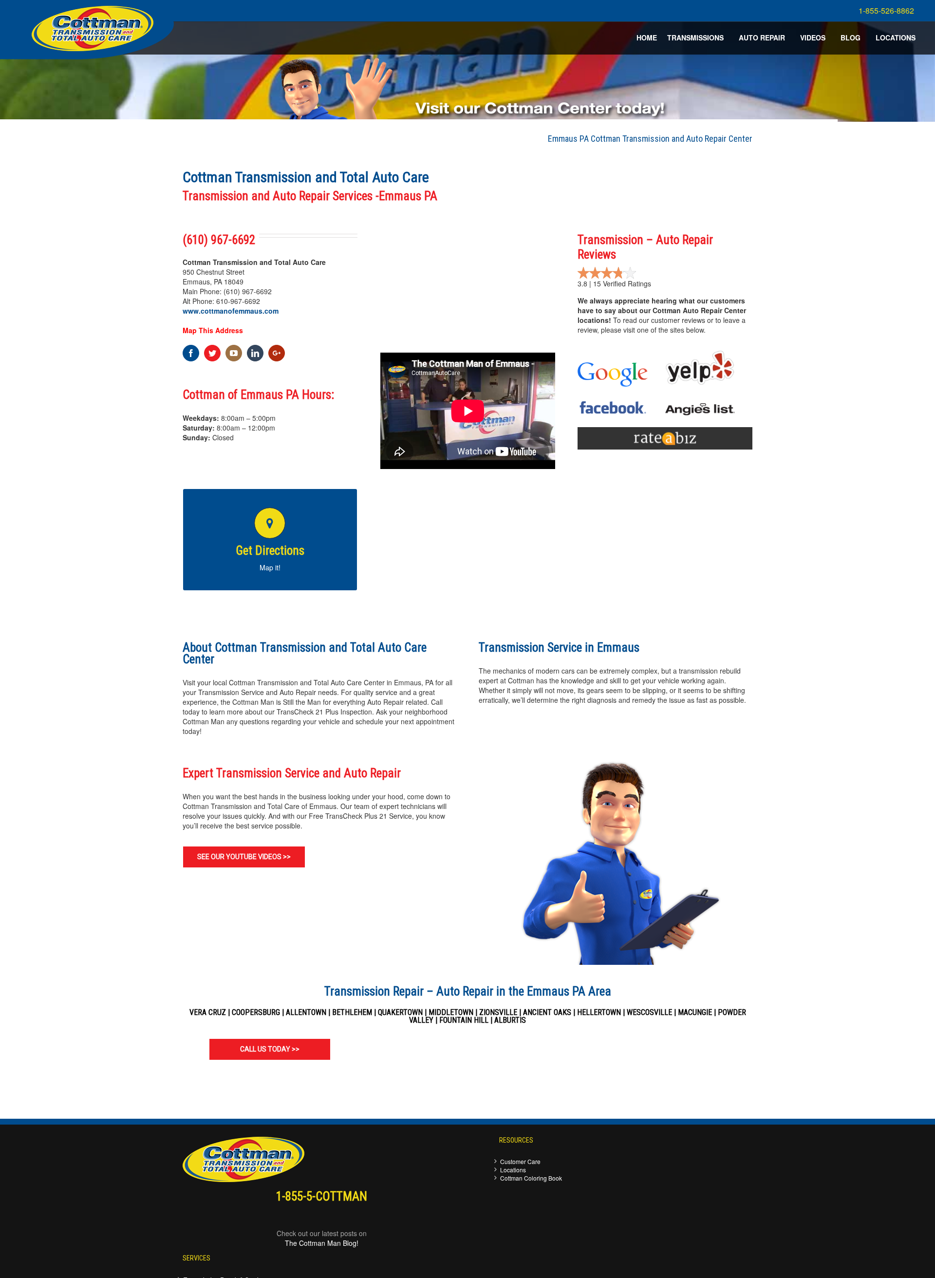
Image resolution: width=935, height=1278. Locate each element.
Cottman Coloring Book (531, 1178)
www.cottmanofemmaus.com (231, 311)
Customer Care (520, 1161)
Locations (513, 1169)
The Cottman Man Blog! (321, 1243)
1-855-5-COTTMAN (321, 1196)
